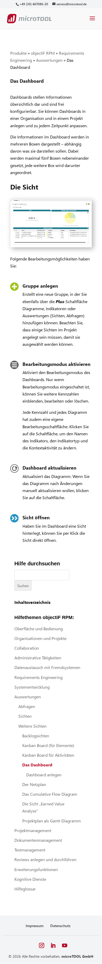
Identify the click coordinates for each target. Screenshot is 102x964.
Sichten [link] (25, 716)
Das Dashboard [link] (37, 764)
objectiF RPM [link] (43, 53)
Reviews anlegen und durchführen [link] (45, 859)
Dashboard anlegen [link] (43, 774)
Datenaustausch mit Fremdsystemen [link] (47, 667)
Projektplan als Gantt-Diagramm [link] (51, 820)
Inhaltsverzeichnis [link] (32, 602)
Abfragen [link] (26, 706)
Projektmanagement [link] (32, 830)
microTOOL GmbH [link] (77, 956)
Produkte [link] (18, 53)
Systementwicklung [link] (32, 687)
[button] (92, 21)
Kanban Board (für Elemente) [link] (48, 745)
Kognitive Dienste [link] (30, 879)
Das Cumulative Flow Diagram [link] (49, 794)
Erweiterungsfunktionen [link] (36, 869)
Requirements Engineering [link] (38, 677)
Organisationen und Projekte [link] (40, 638)
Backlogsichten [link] (35, 735)
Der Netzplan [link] (34, 784)
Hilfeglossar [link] (25, 888)
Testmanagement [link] (29, 849)
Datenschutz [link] (60, 925)
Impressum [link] (34, 925)
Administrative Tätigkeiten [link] (37, 657)
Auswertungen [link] (49, 60)
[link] (34, 4)
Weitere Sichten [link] (32, 726)
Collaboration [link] (26, 648)
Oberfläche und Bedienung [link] (38, 628)
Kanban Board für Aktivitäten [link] (48, 755)
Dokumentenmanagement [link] (38, 840)
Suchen (23, 585)
